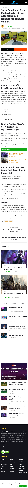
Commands (4, 464)
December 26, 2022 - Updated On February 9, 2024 (13, 28)
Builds (2, 459)
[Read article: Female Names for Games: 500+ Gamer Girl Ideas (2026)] (4, 154)
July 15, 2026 (12, 393)
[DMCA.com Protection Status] (5, 452)
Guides (6, 7)
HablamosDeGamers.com (7, 431)
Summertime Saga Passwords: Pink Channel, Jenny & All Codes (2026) (18, 325)
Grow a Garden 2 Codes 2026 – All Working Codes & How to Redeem (17, 390)
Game (2, 466)
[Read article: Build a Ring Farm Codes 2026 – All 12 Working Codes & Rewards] (4, 384)
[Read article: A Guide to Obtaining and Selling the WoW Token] (4, 160)
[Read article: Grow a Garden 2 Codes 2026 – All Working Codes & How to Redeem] (4, 391)
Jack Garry (7, 271)
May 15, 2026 (12, 156)
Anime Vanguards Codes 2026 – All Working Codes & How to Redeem (13, 375)
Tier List (21, 466)
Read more (3, 446)
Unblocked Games (22, 469)
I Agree (23, 486)
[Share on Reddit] (20, 49)
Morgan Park (9, 26)
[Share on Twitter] (7, 49)
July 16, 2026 (12, 386)
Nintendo (12, 468)
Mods (11, 464)
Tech (20, 464)
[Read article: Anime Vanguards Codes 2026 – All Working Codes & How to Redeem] (14, 372)
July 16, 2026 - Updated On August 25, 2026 (12, 378)
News (11, 466)
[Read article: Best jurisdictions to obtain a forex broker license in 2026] (4, 408)
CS (1, 468)
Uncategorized (23, 472)
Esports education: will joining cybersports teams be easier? (16, 334)
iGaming (12, 462)
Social (10, 221)
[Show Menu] (2, 2)
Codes (3, 462)
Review (12, 471)
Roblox (6, 221)
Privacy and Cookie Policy (12, 486)
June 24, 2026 (12, 410)
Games (3, 471)
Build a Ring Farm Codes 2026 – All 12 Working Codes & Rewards (17, 383)
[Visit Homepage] (13, 2)
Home (2, 7)
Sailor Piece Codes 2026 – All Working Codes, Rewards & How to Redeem (17, 398)
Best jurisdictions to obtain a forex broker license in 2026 (18, 407)
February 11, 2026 (14, 162)
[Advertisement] (14, 350)
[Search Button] (26, 2)
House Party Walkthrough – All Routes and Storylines (16, 308)
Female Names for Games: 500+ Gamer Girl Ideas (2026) (17, 153)
